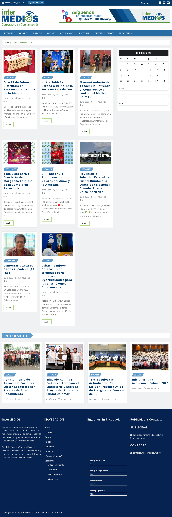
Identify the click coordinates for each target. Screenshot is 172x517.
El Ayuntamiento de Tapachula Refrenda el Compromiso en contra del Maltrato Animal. (95, 89)
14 (163, 69)
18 (142, 75)
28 (163, 81)
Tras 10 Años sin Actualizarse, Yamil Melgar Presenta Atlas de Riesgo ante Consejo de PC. (106, 387)
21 (163, 75)
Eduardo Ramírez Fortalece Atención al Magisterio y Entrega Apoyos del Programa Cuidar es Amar (62, 387)
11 (142, 69)
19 (149, 75)
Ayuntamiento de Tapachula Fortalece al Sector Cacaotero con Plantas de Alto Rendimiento (21, 387)
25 (142, 81)
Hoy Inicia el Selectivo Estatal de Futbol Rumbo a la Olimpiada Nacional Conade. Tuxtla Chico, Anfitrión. (95, 183)
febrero (23, 42)
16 (128, 75)
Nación (51, 33)
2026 (14, 42)
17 (135, 75)
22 (121, 81)
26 (149, 81)
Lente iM (83, 33)
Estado (37, 33)
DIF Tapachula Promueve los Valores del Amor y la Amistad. (56, 179)
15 (121, 75)
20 (156, 75)
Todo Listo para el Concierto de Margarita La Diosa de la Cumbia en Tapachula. (18, 181)
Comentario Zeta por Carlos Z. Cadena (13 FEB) (19, 268)
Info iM (8, 33)
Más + (8, 124)
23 (128, 81)
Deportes (52, 469)
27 (156, 81)
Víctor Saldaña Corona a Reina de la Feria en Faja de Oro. (57, 85)
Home (6, 42)
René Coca (8, 98)
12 (149, 69)
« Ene (121, 88)
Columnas (66, 33)
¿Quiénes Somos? (103, 33)
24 (135, 81)
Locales (23, 33)
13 (31, 42)
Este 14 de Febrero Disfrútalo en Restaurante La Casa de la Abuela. (19, 87)
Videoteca (53, 479)
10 (135, 69)
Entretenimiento (56, 465)
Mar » (122, 103)
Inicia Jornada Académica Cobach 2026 (150, 381)
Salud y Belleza (55, 474)
